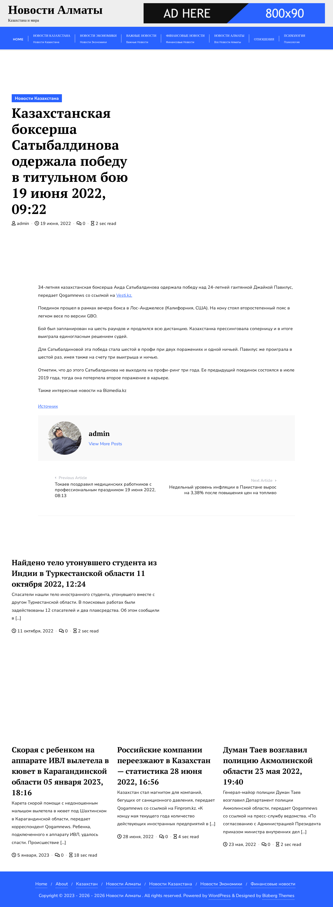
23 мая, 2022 (242, 844)
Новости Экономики (221, 884)
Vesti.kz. (124, 295)
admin (23, 223)
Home (41, 884)
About (62, 884)
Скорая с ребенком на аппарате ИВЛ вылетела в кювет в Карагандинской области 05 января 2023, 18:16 (60, 771)
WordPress (219, 895)
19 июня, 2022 (55, 223)
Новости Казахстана (37, 98)
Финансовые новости (273, 884)
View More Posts (105, 444)
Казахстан (87, 884)
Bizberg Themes (278, 895)
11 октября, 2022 (35, 631)
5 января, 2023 (33, 855)
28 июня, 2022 (138, 837)
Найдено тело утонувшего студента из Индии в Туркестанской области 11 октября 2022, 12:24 (84, 573)
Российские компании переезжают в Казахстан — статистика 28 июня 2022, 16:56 (164, 766)
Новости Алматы (123, 884)
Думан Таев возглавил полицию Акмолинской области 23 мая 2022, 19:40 (268, 766)
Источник (48, 406)
